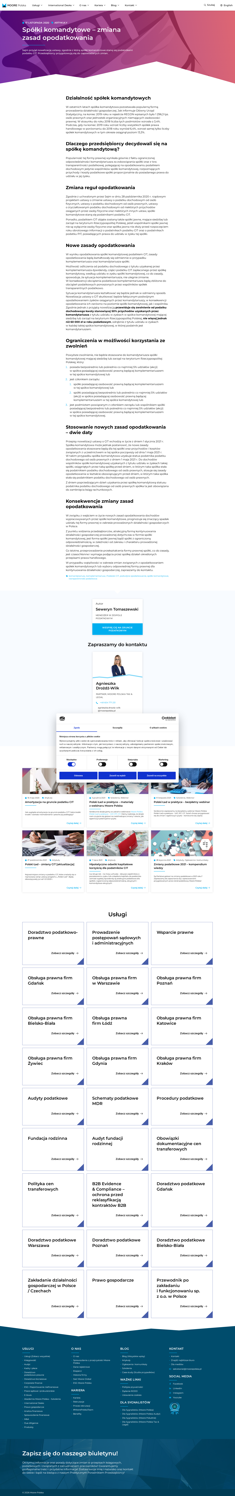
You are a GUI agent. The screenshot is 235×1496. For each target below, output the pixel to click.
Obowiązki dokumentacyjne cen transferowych (179, 1144)
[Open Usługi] (41, 5)
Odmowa (78, 775)
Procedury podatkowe (180, 1098)
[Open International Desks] (73, 5)
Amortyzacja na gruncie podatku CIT (49, 802)
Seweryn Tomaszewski (117, 609)
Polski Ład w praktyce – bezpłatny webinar (182, 802)
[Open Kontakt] (136, 5)
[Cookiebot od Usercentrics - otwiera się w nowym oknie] (164, 719)
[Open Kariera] (104, 5)
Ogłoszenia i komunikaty (196, 860)
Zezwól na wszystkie (156, 775)
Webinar (125, 798)
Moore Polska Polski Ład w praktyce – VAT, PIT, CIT (116, 813)
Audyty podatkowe (48, 1098)
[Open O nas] (88, 5)
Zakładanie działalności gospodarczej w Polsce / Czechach (52, 1285)
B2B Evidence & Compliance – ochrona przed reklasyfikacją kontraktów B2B (109, 1194)
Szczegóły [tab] (118, 728)
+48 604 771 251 (107, 702)
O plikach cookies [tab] (158, 728)
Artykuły (60, 22)
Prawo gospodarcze (113, 1280)
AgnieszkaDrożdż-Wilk (107, 685)
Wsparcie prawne (175, 932)
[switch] (102, 764)
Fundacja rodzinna (47, 1138)
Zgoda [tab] (77, 728)
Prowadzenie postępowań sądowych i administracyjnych (116, 938)
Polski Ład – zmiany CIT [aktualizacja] (49, 864)
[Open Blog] (118, 5)
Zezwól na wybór (117, 775)
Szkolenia (115, 798)
